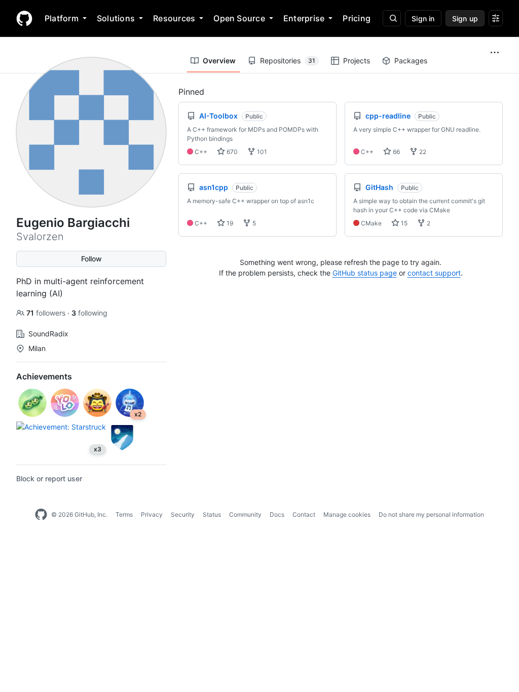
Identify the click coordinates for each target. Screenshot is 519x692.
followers (46, 313)
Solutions (116, 18)
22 (422, 152)
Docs (277, 514)
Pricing (356, 18)
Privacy (152, 514)
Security (183, 514)
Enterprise (303, 18)
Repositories (287, 60)
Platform (62, 18)
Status (212, 514)
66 (395, 152)
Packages (410, 60)
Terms (124, 514)
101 (261, 152)
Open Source (239, 18)
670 (231, 152)
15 (403, 223)
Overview (219, 60)
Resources (174, 18)
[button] (495, 53)
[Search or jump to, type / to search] (392, 18)
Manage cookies (346, 514)
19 (229, 223)
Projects (356, 60)
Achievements (44, 376)
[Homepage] (24, 18)
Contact (303, 514)
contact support (434, 272)
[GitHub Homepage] (41, 514)
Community (245, 514)
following (89, 313)
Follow (91, 258)
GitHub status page (364, 272)
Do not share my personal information (431, 514)
